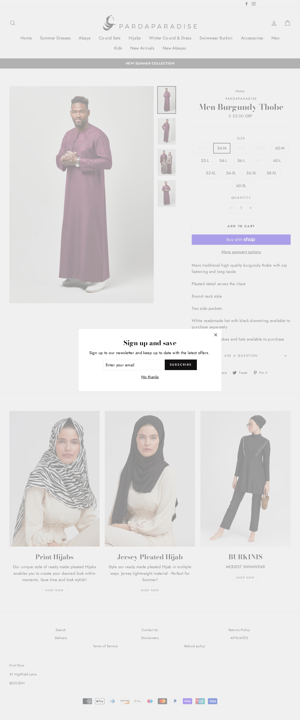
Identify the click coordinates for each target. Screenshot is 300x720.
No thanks (150, 377)
